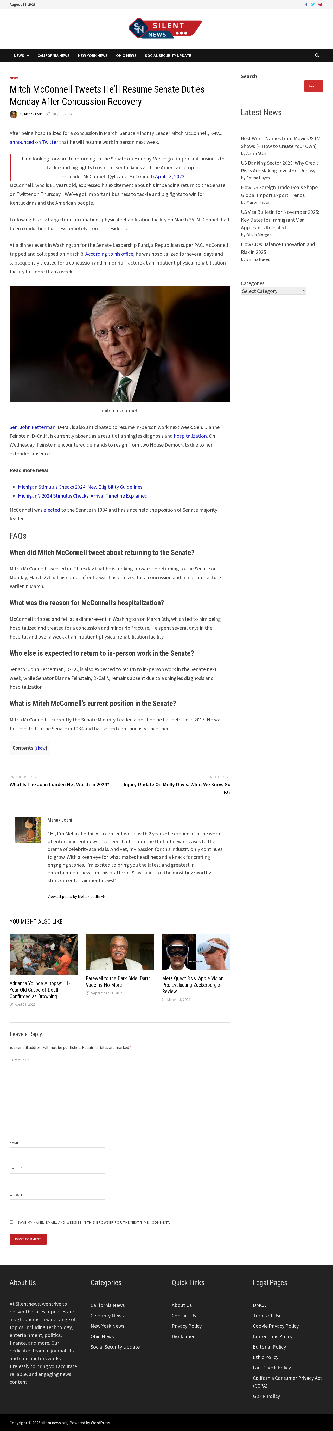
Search (249, 76)
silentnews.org (54, 1422)
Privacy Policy (187, 1326)
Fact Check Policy (272, 1367)
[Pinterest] (320, 4)
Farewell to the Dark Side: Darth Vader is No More (118, 981)
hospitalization (190, 436)
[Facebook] (307, 4)
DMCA (259, 1305)
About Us (182, 1305)
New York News (93, 55)
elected (51, 509)
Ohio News (126, 55)
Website (17, 1194)
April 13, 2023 (169, 176)
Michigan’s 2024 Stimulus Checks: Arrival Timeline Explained (83, 495)
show (41, 748)
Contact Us (184, 1315)
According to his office (109, 253)
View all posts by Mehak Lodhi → (76, 896)
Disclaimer (183, 1336)
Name (16, 1142)
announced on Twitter (34, 142)
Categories (252, 283)
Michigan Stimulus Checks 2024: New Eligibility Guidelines (80, 487)
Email (16, 1168)
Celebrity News (107, 1315)
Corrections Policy (272, 1336)
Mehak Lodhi (33, 114)
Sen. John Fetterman (32, 427)
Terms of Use (267, 1315)
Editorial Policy (269, 1346)
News (19, 55)
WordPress (100, 1422)
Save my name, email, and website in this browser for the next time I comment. (94, 1222)
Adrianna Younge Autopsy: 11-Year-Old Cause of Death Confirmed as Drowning (40, 990)
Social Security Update (168, 55)
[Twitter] (313, 4)
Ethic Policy (265, 1357)
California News (53, 55)
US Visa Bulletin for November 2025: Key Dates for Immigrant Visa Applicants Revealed (280, 220)
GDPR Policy (266, 1396)
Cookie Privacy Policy (276, 1326)
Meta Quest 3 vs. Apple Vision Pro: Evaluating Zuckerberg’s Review (192, 985)
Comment (20, 1060)
